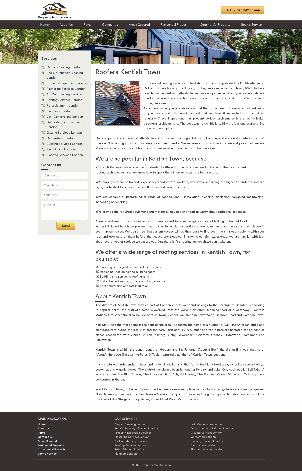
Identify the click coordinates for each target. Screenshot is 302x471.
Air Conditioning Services (64, 94)
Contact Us (110, 25)
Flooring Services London (64, 155)
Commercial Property (215, 25)
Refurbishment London (62, 105)
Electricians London (60, 149)
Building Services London (64, 143)
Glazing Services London (64, 132)
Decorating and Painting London (212, 428)
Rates (87, 25)
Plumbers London (58, 111)
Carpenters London (60, 138)
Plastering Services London (65, 88)
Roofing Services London (64, 100)
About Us (66, 25)
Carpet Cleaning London (63, 67)
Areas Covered (139, 25)
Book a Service (251, 25)
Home (44, 25)
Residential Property (175, 25)
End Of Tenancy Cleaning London (136, 428)
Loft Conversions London (64, 116)
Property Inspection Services (67, 83)
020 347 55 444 (242, 10)
